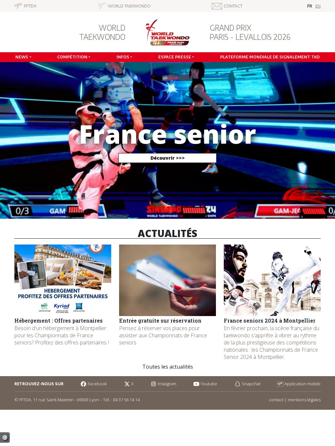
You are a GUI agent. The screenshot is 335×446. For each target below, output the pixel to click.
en (318, 6)
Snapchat (250, 384)
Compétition (72, 56)
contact (276, 400)
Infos (122, 56)
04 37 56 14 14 (126, 400)
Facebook (97, 384)
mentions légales (304, 400)
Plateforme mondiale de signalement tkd (270, 56)
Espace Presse (174, 56)
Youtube (208, 384)
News (21, 56)
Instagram (166, 384)
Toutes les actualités (167, 366)
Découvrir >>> (167, 158)
